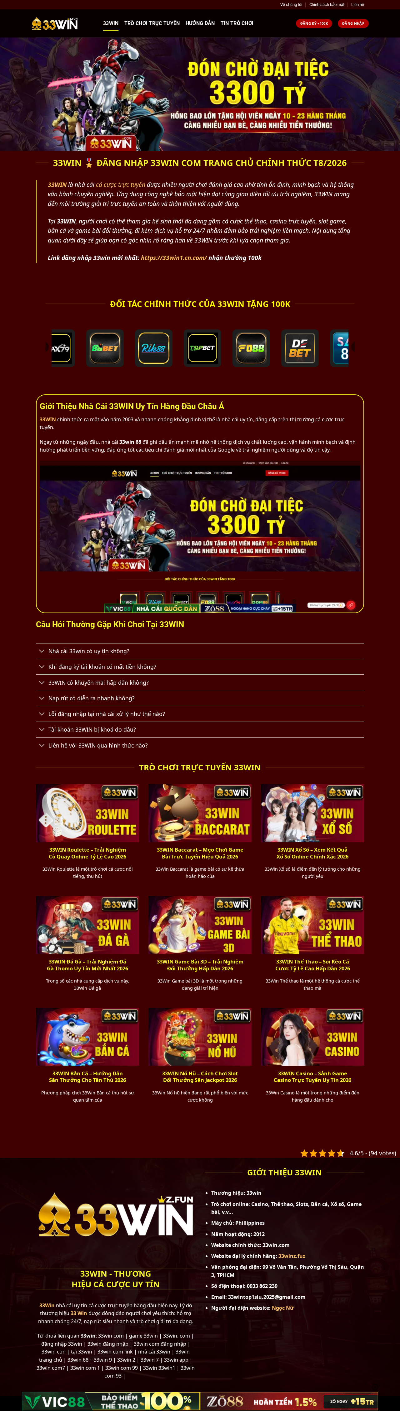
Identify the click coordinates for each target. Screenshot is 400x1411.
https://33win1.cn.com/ (174, 257)
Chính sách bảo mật (326, 4)
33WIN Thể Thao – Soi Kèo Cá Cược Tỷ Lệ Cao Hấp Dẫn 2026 (312, 965)
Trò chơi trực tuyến (152, 23)
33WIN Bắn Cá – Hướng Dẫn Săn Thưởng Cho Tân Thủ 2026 (87, 1076)
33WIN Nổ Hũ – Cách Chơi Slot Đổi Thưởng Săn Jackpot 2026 (200, 1076)
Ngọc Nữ (283, 1307)
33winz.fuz (291, 1256)
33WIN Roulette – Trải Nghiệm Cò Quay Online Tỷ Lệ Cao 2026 (87, 853)
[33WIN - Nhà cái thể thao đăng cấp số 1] (62, 23)
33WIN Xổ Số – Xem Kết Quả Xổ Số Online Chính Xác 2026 (312, 853)
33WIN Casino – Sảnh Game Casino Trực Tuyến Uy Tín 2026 (312, 1076)
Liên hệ (357, 4)
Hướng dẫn (200, 23)
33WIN (48, 419)
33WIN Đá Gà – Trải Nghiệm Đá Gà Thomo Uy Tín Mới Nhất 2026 (87, 965)
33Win (111, 23)
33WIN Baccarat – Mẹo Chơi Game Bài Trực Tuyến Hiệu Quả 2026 (200, 853)
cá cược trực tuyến (120, 184)
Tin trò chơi (237, 23)
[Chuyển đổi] (42, 651)
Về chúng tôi (291, 4)
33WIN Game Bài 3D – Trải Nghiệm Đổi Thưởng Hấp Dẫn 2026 (200, 965)
